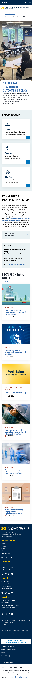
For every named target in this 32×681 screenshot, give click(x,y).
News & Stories (5, 553)
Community (4, 548)
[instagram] (6, 558)
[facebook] (2, 558)
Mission (3, 546)
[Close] (28, 667)
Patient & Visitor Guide (7, 567)
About (3, 543)
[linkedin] (9, 593)
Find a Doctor (5, 565)
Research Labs (5, 584)
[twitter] (9, 558)
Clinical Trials (5, 581)
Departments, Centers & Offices (10, 605)
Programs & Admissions (8, 600)
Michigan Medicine (8, 540)
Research (4, 578)
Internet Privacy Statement (18, 677)
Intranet (3, 610)
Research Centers (6, 586)
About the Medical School (8, 607)
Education (5, 597)
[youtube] (12, 558)
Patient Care (5, 562)
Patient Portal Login (6, 570)
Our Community (5, 602)
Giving (3, 551)
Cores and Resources (7, 588)
